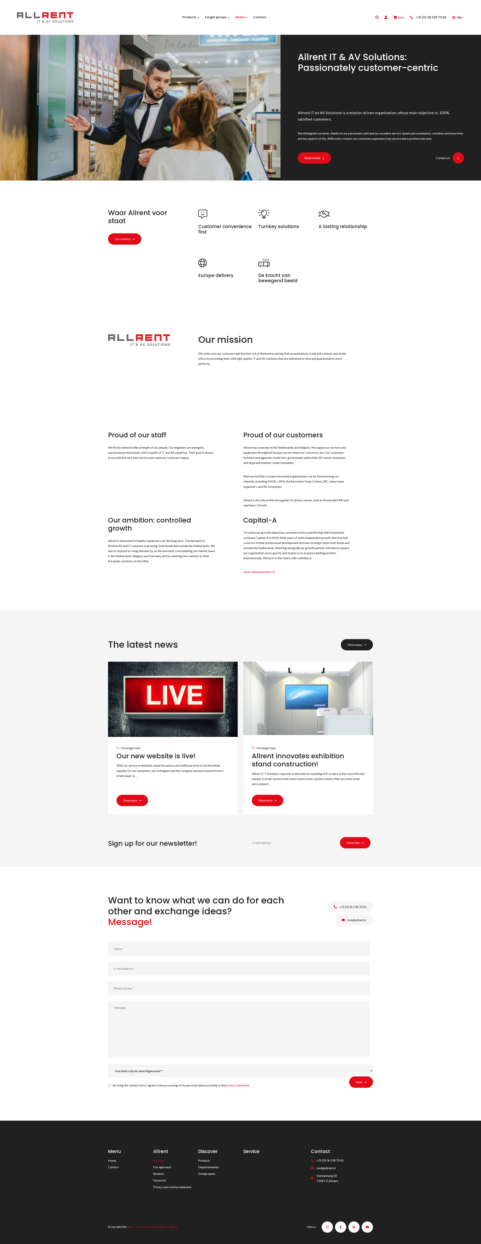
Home (112, 1160)
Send (359, 1082)
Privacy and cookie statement (172, 1187)
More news (355, 644)
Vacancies (159, 1180)
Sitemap (173, 1226)
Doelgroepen (206, 1174)
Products (204, 1160)
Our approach (162, 1167)
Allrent (130, 1226)
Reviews (158, 1174)
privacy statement (237, 1085)
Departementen (208, 1167)
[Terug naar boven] (473, 1236)
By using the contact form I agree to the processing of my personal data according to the (181, 1085)
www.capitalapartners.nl (259, 571)
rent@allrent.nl (356, 920)
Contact (113, 1167)
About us (159, 1160)
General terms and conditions (151, 1226)
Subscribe (353, 842)
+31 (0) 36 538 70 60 (352, 907)
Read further (313, 158)
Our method (122, 239)
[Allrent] (45, 17)
